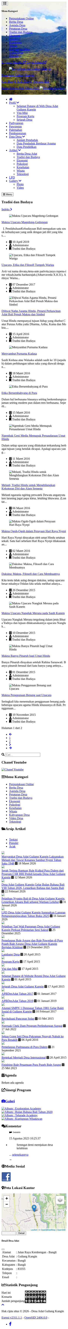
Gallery (14, 180)
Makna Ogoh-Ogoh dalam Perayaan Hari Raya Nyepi (34, 531)
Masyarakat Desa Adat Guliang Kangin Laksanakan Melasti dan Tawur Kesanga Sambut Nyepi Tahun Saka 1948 (33, 860)
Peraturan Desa (18, 28)
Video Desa (16, 52)
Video (20, 187)
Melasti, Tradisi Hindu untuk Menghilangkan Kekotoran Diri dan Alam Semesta (28, 486)
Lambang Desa (11, 954)
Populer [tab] (13, 843)
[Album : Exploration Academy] (21, 1108)
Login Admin (35, 62)
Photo (20, 184)
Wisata (13, 45)
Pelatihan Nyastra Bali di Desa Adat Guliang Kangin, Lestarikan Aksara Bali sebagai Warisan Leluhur (33, 900)
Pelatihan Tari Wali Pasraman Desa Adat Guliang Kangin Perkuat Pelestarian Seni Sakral (31, 928)
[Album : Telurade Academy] (20, 1115)
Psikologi (14, 38)
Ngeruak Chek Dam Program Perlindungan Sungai (32, 1025)
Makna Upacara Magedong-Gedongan (25, 222)
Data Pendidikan (26, 146)
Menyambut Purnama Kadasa (19, 353)
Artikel (13, 150)
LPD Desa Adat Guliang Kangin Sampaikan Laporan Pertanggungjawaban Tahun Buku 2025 (33, 914)
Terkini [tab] (13, 839)
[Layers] (60, 1200)
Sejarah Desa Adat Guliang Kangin (23, 986)
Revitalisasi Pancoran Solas (18, 1018)
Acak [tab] (12, 846)
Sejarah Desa (24, 119)
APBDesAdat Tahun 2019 (17, 1000)
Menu (8, 194)
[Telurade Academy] (44, 88)
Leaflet (34, 1229)
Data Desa (15, 136)
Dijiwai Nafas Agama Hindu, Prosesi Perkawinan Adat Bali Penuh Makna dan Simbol (31, 312)
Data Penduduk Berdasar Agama (36, 143)
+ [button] (6, 1198)
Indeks (6, 209)
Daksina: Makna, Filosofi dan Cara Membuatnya (31, 573)
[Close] (3, 1249)
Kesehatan (15, 42)
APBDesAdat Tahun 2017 (17, 993)
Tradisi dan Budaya (20, 32)
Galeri (10, 1101)
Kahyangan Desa (19, 49)
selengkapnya (20, 1150)
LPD (12, 177)
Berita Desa (16, 21)
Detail (21, 1233)
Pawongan (15, 126)
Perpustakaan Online (21, 18)
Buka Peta (9, 1233)
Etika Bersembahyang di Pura (19, 393)
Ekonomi (14, 35)
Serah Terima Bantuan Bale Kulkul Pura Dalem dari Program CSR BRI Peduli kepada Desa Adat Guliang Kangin (33, 874)
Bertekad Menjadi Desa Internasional (24, 1057)
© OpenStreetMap (47, 1229)
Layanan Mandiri (12, 62)
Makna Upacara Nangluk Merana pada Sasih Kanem (33, 613)
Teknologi (15, 55)
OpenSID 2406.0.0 (35, 1317)
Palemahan (15, 129)
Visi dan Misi (9, 968)
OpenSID (61, 1229)
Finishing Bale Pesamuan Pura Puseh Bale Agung (31, 1064)
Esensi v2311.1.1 (12, 1317)
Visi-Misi (22, 112)
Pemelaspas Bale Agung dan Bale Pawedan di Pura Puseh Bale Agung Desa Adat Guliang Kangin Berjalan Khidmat (32, 944)
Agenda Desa (17, 25)
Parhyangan (16, 123)
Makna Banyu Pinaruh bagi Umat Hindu (26, 655)
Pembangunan (17, 133)
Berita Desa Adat (27, 153)
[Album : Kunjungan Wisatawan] (22, 1118)
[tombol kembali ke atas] (3, 1304)
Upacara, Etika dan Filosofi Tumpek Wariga (28, 264)
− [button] (6, 1204)
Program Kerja (25, 116)
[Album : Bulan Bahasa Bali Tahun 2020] (27, 1112)
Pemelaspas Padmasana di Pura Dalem (24, 1047)
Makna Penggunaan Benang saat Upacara (26, 695)
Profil (12, 102)
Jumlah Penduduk (27, 140)
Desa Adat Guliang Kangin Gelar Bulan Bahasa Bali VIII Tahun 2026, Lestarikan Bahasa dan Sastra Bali (33, 886)
